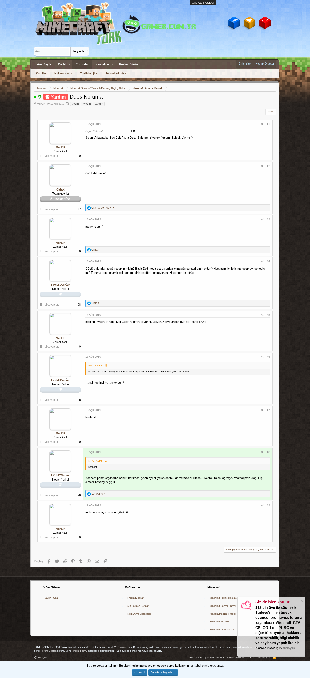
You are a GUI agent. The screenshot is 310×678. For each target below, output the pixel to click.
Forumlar (82, 64)
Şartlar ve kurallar (214, 657)
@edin (87, 103)
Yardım (251, 657)
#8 (268, 452)
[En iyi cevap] (40, 97)
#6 (268, 356)
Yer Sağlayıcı (121, 647)
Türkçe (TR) (44, 657)
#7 (268, 410)
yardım (99, 103)
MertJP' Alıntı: (95, 365)
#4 (268, 261)
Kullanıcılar (61, 73)
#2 (268, 166)
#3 (268, 219)
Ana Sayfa (44, 64)
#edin (75, 103)
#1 (268, 124)
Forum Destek (49, 650)
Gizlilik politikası (235, 657)
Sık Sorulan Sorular (138, 605)
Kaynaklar (102, 64)
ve (103, 207)
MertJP (41, 103)
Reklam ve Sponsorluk (139, 613)
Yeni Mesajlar (88, 73)
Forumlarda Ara (116, 73)
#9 (268, 505)
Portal (62, 64)
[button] (70, 64)
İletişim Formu (79, 650)
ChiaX (60, 189)
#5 (268, 314)
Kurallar (41, 73)
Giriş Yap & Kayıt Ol (203, 2)
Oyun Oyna (51, 598)
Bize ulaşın (195, 657)
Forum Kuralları (135, 598)
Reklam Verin (128, 64)
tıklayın (289, 648)
